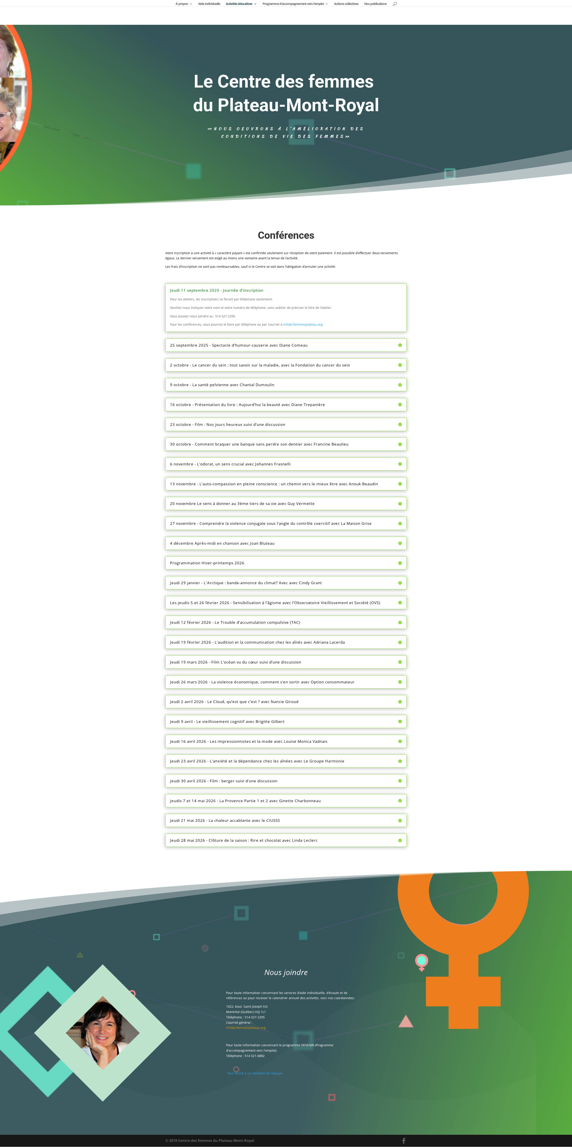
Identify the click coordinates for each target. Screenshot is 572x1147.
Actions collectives (346, 4)
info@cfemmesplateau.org (303, 324)
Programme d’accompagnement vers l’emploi (293, 4)
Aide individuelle (209, 4)
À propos (182, 4)
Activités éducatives (239, 4)
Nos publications (375, 4)
